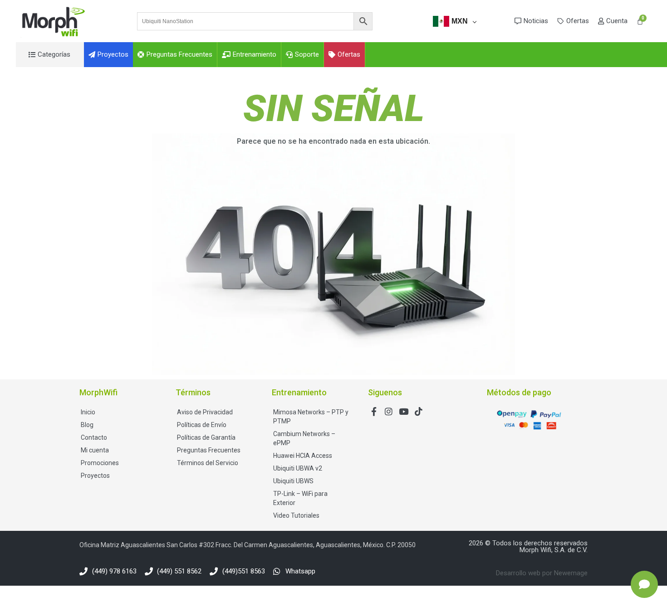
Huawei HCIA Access (302, 455)
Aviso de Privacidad (205, 412)
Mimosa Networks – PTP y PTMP (310, 416)
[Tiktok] (418, 411)
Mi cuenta (95, 450)
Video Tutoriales (296, 515)
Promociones (100, 462)
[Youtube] (403, 411)
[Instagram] (388, 411)
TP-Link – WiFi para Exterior (300, 498)
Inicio (88, 412)
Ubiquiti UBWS (293, 481)
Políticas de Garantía (206, 437)
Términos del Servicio (207, 462)
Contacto (94, 437)
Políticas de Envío (201, 424)
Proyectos (95, 475)
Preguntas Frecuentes (208, 450)
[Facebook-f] (373, 411)
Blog (87, 424)
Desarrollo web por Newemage (542, 573)
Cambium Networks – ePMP (304, 438)
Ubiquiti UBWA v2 (297, 468)
